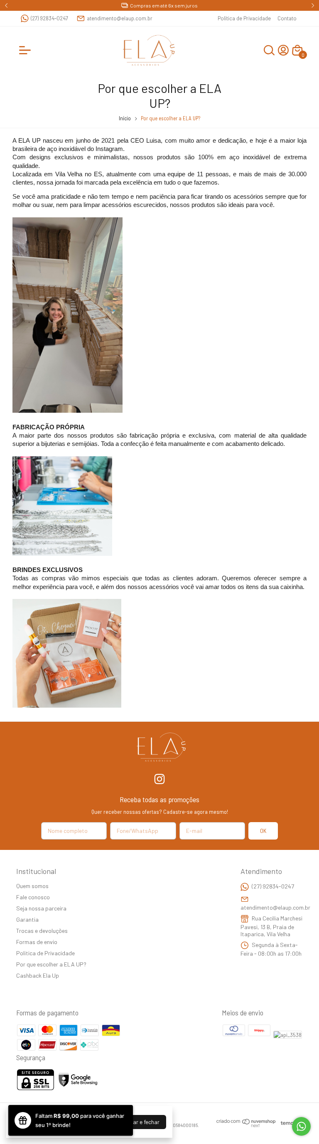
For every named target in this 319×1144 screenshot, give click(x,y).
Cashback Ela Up (37, 975)
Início (125, 118)
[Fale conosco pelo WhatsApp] (301, 1126)
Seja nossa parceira (41, 908)
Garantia (27, 919)
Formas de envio (36, 941)
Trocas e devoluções (42, 930)
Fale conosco (33, 897)
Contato (287, 18)
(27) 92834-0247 (49, 18)
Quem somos (32, 885)
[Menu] (26, 50)
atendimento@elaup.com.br (119, 18)
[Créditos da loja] (289, 1123)
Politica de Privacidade (45, 953)
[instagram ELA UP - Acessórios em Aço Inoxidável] (159, 779)
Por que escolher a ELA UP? (51, 964)
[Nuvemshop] (246, 1125)
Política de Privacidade (244, 18)
